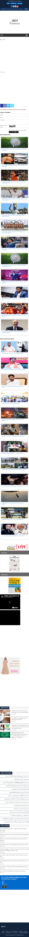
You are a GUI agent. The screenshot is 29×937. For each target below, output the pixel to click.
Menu (2, 35)
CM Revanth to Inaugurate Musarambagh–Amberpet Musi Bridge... (13, 387)
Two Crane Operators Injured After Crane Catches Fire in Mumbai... (13, 420)
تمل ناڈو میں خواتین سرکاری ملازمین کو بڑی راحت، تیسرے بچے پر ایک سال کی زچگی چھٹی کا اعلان (15, 819)
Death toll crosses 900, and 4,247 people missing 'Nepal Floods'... (14, 469)
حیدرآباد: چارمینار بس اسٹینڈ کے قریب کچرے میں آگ (21, 779)
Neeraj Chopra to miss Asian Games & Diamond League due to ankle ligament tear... (14, 182)
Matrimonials (13, 3)
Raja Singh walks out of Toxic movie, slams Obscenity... (12, 353)
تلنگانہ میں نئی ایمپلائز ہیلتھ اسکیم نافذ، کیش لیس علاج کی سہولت (20, 789)
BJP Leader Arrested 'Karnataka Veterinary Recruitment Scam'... (14, 369)
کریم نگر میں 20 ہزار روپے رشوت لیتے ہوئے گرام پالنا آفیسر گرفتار (19, 815)
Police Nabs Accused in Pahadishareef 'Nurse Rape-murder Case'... (14, 485)
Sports (4, 39)
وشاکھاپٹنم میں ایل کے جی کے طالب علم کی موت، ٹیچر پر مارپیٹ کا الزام (19, 812)
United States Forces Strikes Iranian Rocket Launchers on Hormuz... (13, 503)
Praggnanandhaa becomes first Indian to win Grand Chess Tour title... (14, 299)
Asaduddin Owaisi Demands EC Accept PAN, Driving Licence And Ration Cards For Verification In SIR (20, 727)
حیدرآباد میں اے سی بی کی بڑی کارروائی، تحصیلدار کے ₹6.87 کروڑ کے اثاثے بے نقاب (16, 799)
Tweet (11, 105)
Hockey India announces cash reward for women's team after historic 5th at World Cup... (13, 232)
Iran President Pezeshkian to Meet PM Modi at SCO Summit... (14, 535)
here (21, 130)
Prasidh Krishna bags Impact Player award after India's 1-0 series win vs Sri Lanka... (14, 199)
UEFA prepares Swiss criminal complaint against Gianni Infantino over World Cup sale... (14, 332)
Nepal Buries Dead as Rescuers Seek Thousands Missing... (13, 519)
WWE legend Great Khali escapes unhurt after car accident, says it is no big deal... (14, 166)
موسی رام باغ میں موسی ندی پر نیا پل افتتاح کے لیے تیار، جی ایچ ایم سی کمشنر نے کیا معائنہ (17, 776)
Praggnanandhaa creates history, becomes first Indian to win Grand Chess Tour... (14, 282)
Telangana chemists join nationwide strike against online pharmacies (14, 834)
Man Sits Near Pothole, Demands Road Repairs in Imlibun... (13, 436)
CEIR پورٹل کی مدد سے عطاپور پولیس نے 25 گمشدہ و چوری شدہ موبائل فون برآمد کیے (16, 822)
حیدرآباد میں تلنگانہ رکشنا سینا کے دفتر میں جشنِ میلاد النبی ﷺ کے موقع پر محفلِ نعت (17, 786)
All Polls (21, 931)
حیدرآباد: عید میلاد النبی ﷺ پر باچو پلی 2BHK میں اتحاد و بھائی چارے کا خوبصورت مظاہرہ (16, 782)
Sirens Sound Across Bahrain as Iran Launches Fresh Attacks (13, 871)
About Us (7, 931)
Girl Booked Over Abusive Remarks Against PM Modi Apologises (14, 866)
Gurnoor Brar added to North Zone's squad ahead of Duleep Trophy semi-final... (13, 216)
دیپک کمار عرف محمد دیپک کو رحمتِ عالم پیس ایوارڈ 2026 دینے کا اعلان (19, 792)
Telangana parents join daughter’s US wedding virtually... (13, 453)
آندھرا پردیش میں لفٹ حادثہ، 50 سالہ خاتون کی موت (21, 805)
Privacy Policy (9, 932)
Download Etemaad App (23, 932)
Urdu (8, 3)
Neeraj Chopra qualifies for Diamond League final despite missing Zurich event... (14, 249)
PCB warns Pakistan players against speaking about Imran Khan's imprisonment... (14, 149)
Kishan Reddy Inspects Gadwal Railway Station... (11, 403)
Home (1, 39)
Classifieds (20, 3)
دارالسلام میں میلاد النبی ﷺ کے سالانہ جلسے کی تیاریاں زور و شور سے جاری (18, 796)
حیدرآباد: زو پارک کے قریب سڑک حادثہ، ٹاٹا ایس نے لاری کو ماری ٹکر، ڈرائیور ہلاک (17, 802)
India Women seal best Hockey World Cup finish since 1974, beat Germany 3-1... (14, 316)
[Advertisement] (14, 14)
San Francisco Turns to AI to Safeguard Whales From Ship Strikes (14, 844)
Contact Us (15, 932)
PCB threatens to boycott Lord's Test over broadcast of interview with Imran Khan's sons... (14, 266)
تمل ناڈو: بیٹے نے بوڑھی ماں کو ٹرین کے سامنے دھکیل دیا (21, 809)
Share (4, 105)
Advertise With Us (14, 931)
